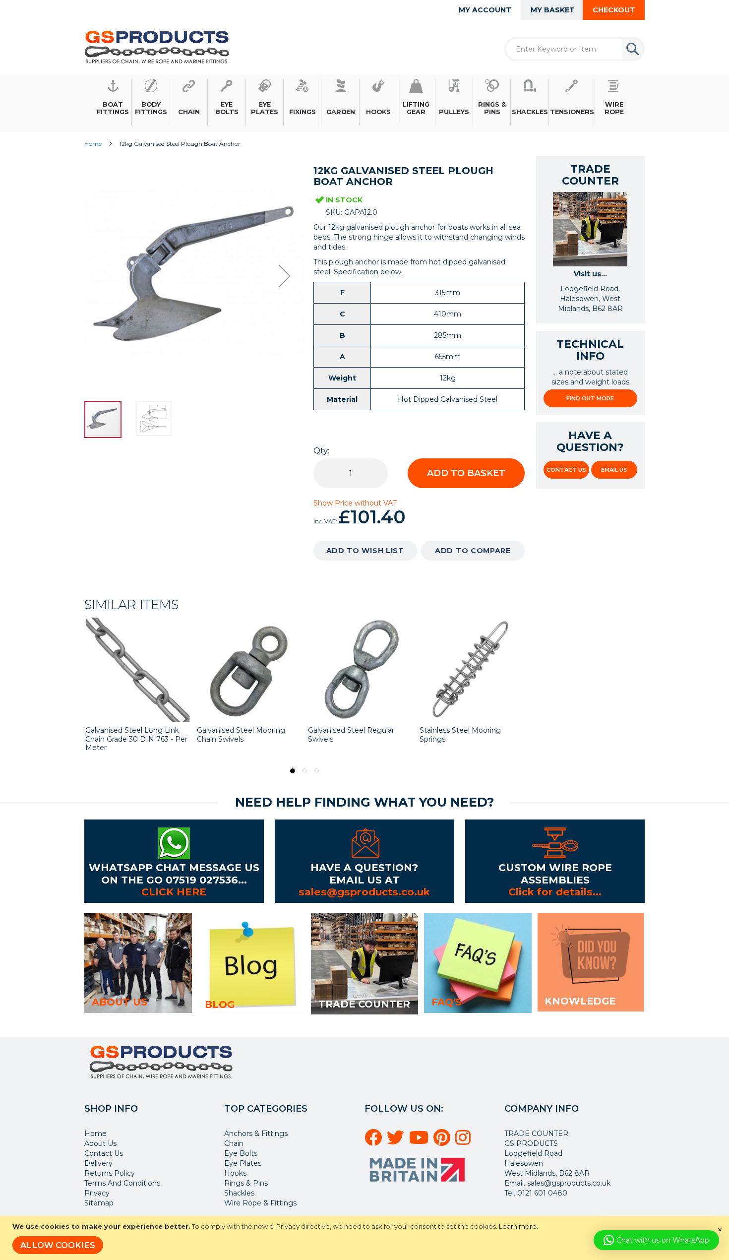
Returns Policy (109, 1173)
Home (93, 143)
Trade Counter (364, 1004)
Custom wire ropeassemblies (555, 873)
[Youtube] (420, 1141)
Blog (220, 1004)
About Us (100, 1143)
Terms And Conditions (122, 1183)
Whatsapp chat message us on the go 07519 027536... (174, 873)
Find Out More (590, 398)
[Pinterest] (443, 1141)
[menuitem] (113, 103)
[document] (365, 1238)
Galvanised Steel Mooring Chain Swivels (241, 735)
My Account (485, 9)
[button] (284, 276)
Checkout (614, 9)
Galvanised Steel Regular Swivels (351, 735)
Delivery (98, 1163)
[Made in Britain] (418, 1185)
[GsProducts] (157, 47)
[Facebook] (374, 1141)
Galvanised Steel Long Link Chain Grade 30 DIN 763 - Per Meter (136, 739)
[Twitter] (397, 1141)
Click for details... (555, 891)
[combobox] (574, 49)
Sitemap (99, 1202)
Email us (614, 469)
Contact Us (566, 469)
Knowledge (580, 1001)
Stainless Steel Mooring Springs (460, 735)
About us (119, 1002)
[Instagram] (464, 1141)
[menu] (364, 103)
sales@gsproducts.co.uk (364, 891)
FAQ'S (446, 1002)
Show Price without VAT (355, 503)
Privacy (97, 1193)
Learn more (518, 1226)
